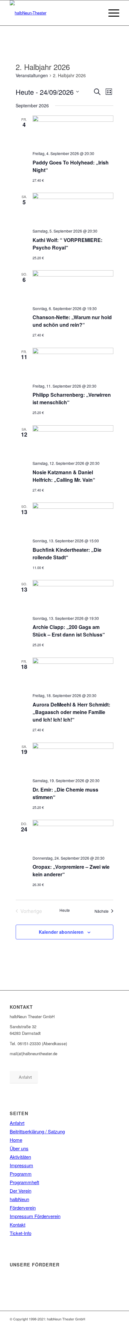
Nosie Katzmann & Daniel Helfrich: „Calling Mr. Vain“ (64, 476)
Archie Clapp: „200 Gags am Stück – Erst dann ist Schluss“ (69, 630)
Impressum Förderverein (35, 1216)
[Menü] (110, 12)
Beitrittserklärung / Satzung (37, 1131)
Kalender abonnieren (61, 932)
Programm (21, 1173)
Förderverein (23, 1207)
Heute (64, 910)
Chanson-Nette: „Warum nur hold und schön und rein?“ (72, 321)
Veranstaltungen (32, 75)
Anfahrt (17, 1123)
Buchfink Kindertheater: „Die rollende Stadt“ (67, 553)
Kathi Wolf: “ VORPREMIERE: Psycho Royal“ (67, 243)
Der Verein (20, 1190)
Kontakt (17, 1224)
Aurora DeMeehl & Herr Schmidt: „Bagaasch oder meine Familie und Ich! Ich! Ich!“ (71, 712)
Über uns (19, 1148)
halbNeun (19, 1199)
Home (16, 1139)
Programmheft (24, 1182)
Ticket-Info (20, 1233)
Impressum (21, 1165)
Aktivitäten (20, 1156)
